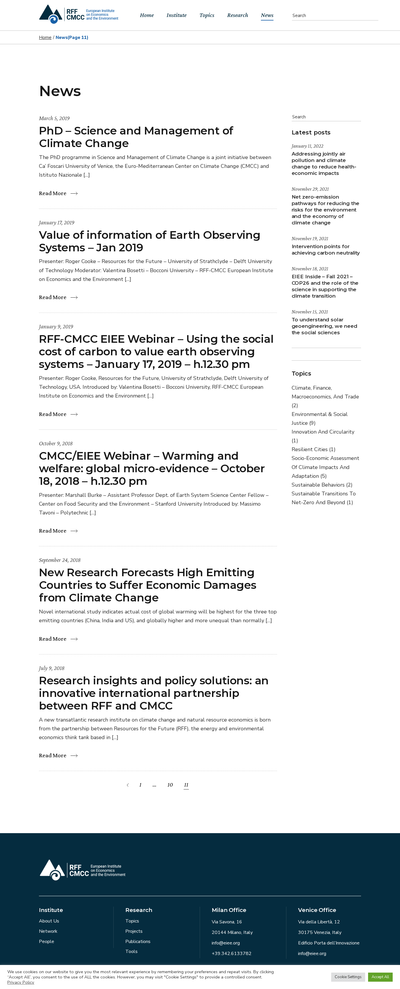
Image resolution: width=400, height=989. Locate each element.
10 (170, 784)
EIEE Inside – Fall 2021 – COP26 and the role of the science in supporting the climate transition (325, 286)
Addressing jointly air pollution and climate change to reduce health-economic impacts (324, 163)
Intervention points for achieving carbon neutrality (326, 249)
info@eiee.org (226, 943)
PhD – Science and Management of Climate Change (136, 137)
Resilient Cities (314, 449)
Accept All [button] (380, 977)
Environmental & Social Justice (320, 419)
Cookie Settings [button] (348, 977)
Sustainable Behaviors (322, 484)
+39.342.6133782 (232, 953)
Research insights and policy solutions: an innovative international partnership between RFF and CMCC (154, 693)
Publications (138, 941)
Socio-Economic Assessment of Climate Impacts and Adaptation (325, 467)
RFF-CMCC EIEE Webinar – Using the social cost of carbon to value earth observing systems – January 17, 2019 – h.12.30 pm (156, 351)
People (46, 941)
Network (48, 931)
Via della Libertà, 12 (319, 922)
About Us (49, 921)
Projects (134, 931)
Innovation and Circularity (323, 436)
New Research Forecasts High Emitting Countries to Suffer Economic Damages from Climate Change (147, 585)
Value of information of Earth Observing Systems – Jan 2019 (150, 241)
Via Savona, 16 (227, 922)
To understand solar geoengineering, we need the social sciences (324, 326)
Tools (131, 951)
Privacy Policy (20, 982)
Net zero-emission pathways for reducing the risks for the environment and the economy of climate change (326, 210)
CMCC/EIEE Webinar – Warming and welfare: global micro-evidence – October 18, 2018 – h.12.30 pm (152, 468)
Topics (132, 921)
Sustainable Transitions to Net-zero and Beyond (324, 498)
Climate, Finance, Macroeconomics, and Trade (325, 396)
